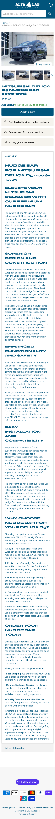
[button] (8, 75)
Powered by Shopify (27, 813)
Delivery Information (15, 747)
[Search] (50, 13)
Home (4, 22)
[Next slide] (52, 75)
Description (11, 155)
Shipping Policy (8, 807)
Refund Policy (25, 807)
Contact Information (43, 807)
